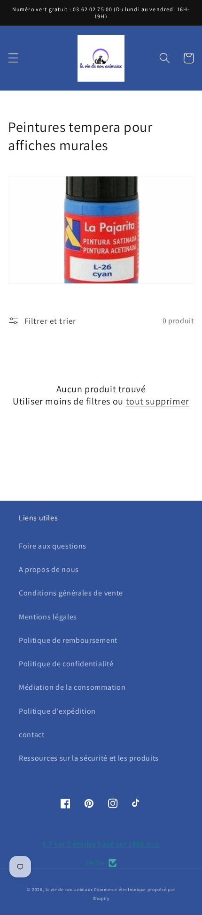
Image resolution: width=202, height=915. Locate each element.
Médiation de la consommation (72, 687)
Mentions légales (48, 617)
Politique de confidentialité (66, 664)
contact (32, 735)
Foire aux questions (52, 546)
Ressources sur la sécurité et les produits (89, 758)
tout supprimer (157, 401)
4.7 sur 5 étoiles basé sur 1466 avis (101, 844)
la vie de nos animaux (69, 889)
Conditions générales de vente (71, 593)
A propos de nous (49, 569)
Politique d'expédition (57, 711)
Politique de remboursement (68, 640)
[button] (13, 58)
